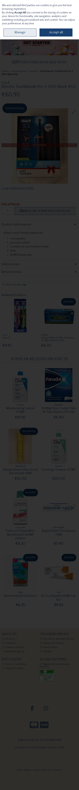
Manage (20, 32)
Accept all (56, 32)
